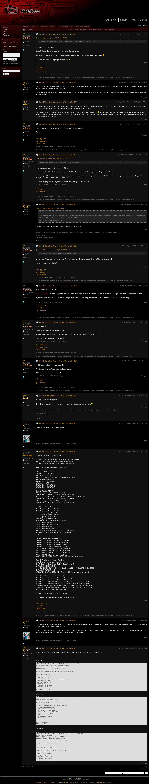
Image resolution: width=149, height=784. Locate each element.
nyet (24, 33)
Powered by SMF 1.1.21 (43, 782)
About (70, 778)
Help (4, 31)
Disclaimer (77, 778)
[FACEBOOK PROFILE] (24, 447)
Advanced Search (8, 76)
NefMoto (25, 26)
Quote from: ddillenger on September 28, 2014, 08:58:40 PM (53, 250)
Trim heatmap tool (41, 70)
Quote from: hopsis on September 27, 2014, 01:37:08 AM (52, 38)
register (9, 48)
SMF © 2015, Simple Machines (59, 782)
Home (5, 29)
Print (145, 766)
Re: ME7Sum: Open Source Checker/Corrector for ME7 (58, 34)
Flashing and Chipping (48, 26)
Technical (34, 26)
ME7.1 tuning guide (41, 65)
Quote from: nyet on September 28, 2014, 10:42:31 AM (51, 158)
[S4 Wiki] (24, 50)
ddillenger (26, 204)
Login (5, 33)
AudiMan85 (26, 423)
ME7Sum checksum (41, 69)
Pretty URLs (99, 782)
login (4, 48)
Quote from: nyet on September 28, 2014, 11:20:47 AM (51, 208)
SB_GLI (25, 648)
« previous (141, 27)
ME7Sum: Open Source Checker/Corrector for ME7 (74, 26)
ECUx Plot (39, 67)
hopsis (25, 82)
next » (146, 27)
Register (6, 35)
